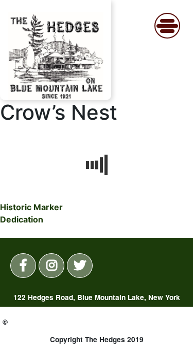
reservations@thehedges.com (125, 325)
